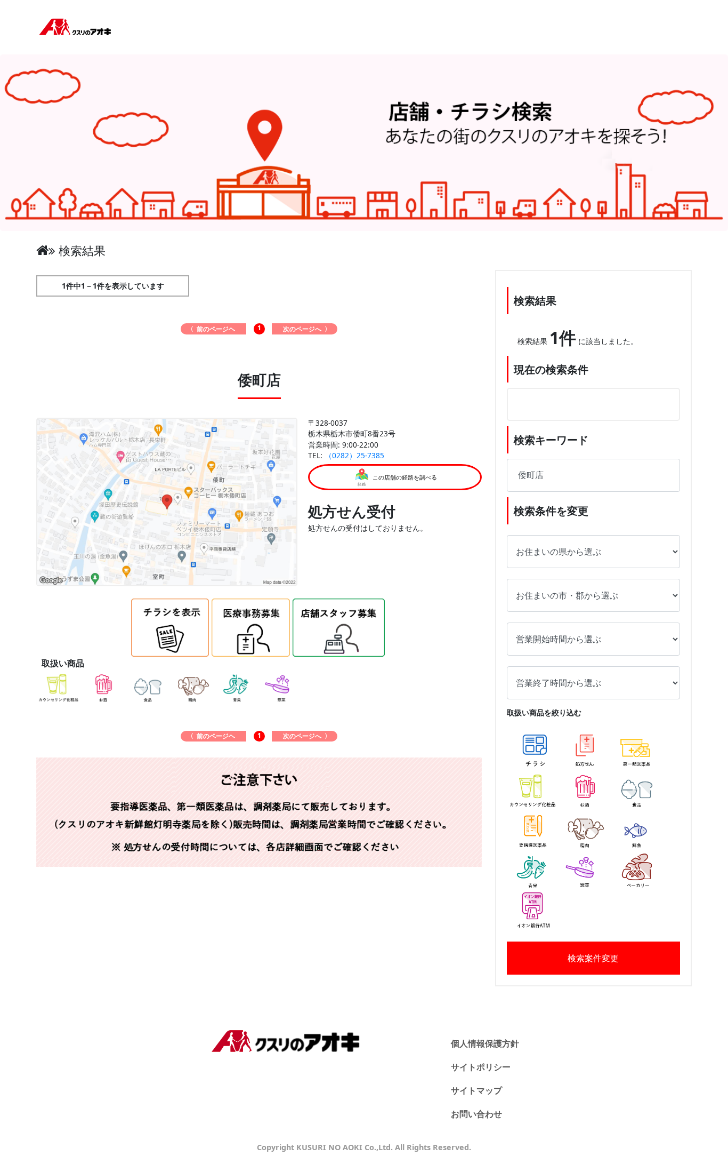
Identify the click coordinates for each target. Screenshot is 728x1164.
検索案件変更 (593, 958)
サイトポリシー (481, 1067)
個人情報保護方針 (485, 1043)
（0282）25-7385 (354, 455)
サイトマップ (476, 1090)
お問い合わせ (476, 1114)
